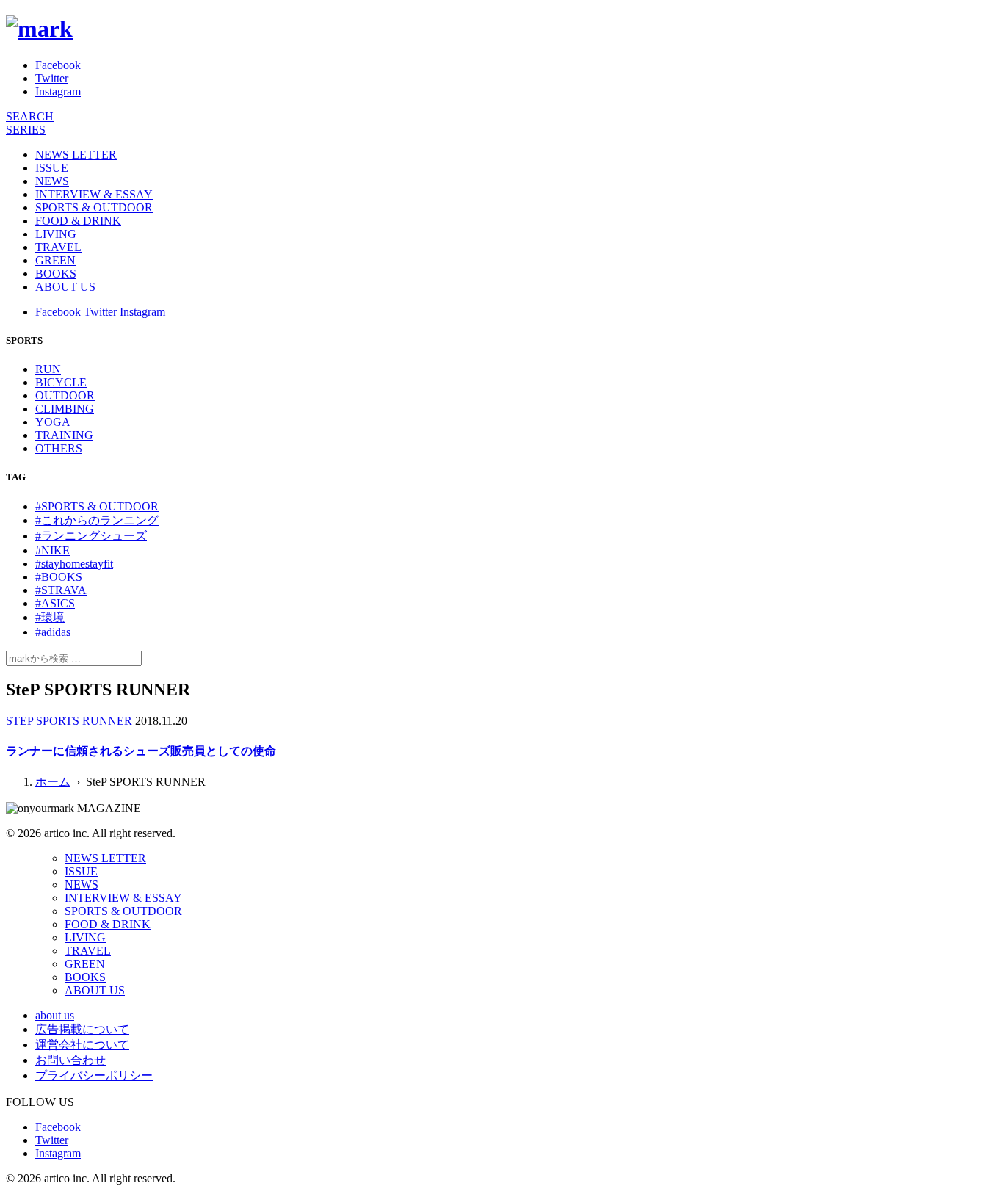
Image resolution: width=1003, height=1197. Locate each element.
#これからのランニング (97, 520)
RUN (48, 369)
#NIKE (52, 550)
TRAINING (64, 435)
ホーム (52, 781)
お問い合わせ (70, 1060)
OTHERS (58, 448)
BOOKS (55, 273)
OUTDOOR (65, 395)
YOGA (52, 422)
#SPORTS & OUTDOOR (97, 506)
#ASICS (55, 603)
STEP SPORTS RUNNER (69, 721)
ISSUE (51, 168)
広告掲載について (82, 1029)
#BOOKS (58, 577)
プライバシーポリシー (94, 1075)
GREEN (55, 260)
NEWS (52, 181)
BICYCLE (61, 382)
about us (54, 1015)
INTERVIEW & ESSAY (94, 194)
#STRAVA (61, 590)
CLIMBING (64, 408)
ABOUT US (65, 287)
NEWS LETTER (76, 154)
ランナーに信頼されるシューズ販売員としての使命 (141, 751)
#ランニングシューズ (91, 535)
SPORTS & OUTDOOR (94, 207)
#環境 (50, 617)
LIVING (55, 234)
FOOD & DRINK (78, 220)
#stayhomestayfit (74, 563)
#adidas (52, 632)
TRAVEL (58, 247)
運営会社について (82, 1044)
